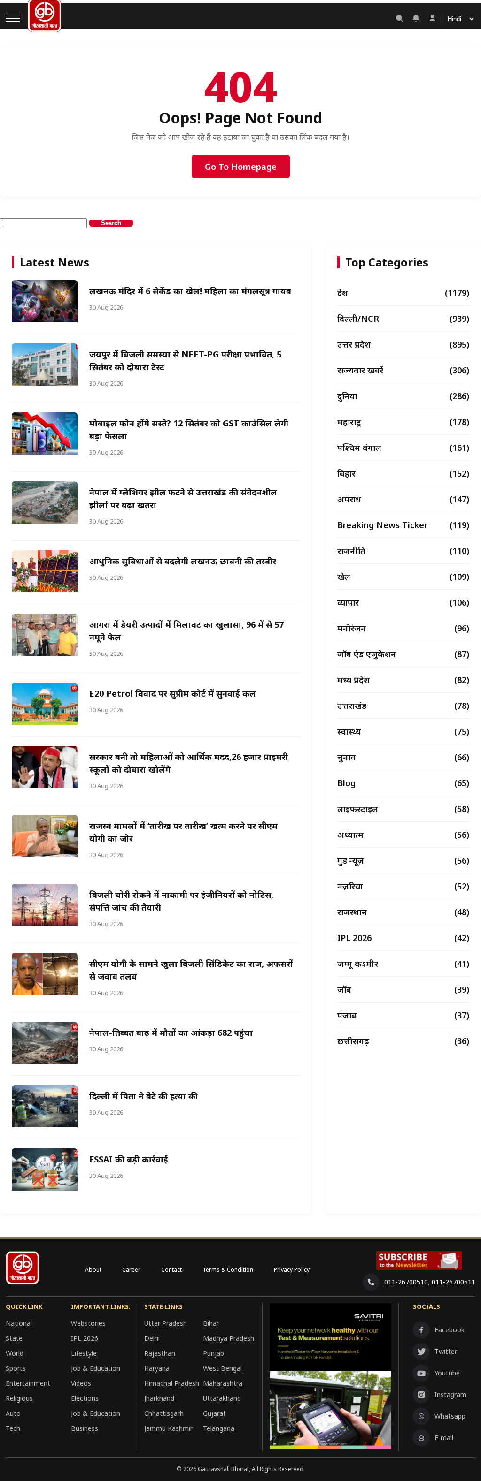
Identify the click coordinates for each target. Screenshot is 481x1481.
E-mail (443, 1437)
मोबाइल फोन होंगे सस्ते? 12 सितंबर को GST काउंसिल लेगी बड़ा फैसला (188, 429)
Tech (13, 1428)
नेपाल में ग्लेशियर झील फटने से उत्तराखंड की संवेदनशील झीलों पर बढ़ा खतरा (183, 498)
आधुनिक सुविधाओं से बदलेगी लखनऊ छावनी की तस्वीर (182, 561)
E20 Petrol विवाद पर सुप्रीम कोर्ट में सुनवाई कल (172, 693)
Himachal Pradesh (171, 1383)
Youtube (447, 1372)
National (19, 1323)
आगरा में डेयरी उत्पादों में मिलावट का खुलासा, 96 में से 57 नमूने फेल (186, 631)
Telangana (218, 1428)
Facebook (449, 1329)
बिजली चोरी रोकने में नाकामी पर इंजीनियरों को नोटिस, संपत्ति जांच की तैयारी (181, 901)
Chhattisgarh (164, 1413)
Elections (85, 1398)
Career (131, 1270)
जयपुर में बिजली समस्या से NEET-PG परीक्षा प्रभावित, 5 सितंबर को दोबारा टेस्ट (185, 360)
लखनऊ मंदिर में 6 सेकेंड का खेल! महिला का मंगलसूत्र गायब (190, 290)
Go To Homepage (241, 166)
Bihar (211, 1323)
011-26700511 (453, 1281)
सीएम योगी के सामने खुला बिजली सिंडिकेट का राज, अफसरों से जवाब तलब (191, 970)
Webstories (88, 1323)
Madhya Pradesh (228, 1338)
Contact (171, 1270)
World (14, 1353)
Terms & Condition (227, 1270)
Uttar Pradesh (165, 1323)
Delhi (152, 1338)
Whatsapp (449, 1416)
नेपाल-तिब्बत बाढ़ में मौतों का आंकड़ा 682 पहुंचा (171, 1032)
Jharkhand (159, 1398)
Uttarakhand (222, 1398)
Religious (19, 1398)
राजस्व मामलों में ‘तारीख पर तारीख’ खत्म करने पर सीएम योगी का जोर (183, 832)
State (14, 1338)
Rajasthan (159, 1353)
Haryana (157, 1368)
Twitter (445, 1351)
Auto (13, 1413)
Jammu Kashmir (168, 1428)
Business (84, 1428)
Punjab (213, 1353)
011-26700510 (406, 1281)
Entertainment (28, 1383)
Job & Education (95, 1368)
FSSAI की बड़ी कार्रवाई (128, 1159)
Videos (81, 1383)
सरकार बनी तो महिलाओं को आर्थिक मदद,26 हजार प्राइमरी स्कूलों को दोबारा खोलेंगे (188, 763)
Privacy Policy (292, 1270)
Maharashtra (222, 1383)
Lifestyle (84, 1353)
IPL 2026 (84, 1338)
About (93, 1270)
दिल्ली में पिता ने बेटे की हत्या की (143, 1095)
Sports (16, 1368)
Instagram (450, 1394)
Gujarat (214, 1413)
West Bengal (222, 1368)
